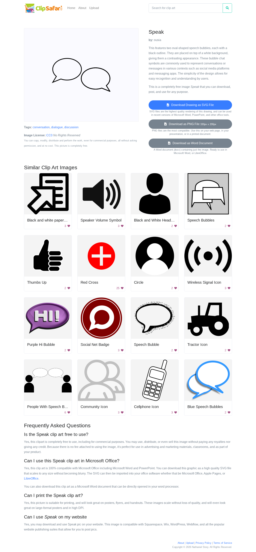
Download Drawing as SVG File (191, 105)
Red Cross (89, 282)
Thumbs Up (36, 282)
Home (71, 8)
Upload (94, 8)
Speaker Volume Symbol (101, 220)
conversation (41, 127)
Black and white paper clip (48, 220)
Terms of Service (222, 543)
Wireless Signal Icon (204, 282)
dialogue (57, 127)
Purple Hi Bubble (41, 344)
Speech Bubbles (200, 220)
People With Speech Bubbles (51, 407)
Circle (138, 282)
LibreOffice (31, 478)
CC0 (49, 135)
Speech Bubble (146, 344)
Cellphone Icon (146, 407)
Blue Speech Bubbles (205, 407)
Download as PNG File (191, 124)
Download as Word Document (191, 143)
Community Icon (94, 407)
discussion (71, 127)
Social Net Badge (95, 344)
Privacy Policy (203, 543)
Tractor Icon (197, 344)
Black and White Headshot (156, 220)
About (82, 8)
